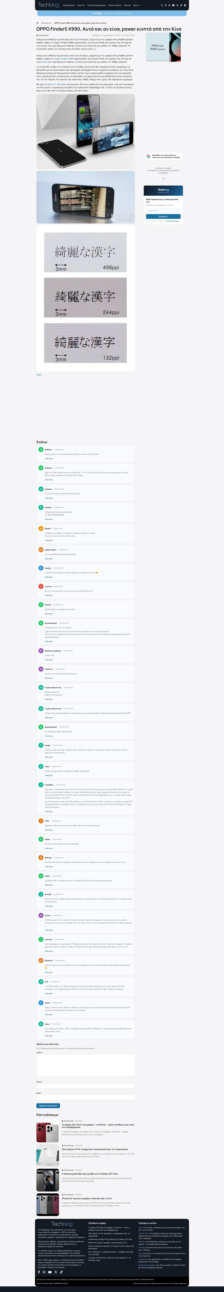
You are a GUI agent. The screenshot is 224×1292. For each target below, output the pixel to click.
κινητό (44, 62)
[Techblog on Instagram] (169, 5)
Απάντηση (49, 458)
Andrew (48, 605)
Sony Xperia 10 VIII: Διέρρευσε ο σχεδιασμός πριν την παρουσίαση (95, 1149)
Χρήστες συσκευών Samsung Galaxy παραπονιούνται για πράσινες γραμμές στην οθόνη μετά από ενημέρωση (160, 1235)
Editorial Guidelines (148, 1279)
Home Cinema (114, 5)
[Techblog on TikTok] (181, 5)
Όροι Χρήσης (41, 1279)
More (135, 5)
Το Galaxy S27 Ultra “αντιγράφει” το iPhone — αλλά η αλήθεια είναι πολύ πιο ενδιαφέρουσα (98, 1126)
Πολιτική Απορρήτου (172, 221)
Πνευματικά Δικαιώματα (117, 1279)
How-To (81, 5)
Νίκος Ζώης (130, 35)
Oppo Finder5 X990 (64, 58)
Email (38, 1093)
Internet (127, 5)
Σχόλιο (39, 1052)
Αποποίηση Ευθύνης (133, 1279)
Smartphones (69, 5)
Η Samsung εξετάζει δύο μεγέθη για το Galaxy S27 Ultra (90, 1173)
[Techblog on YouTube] (173, 5)
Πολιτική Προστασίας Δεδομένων (57, 1279)
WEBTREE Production (61, 1283)
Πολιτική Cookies (76, 1279)
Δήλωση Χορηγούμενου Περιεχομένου (95, 1279)
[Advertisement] (85, 407)
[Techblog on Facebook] (165, 5)
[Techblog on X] (177, 5)
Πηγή (39, 375)
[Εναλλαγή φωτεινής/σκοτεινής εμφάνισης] (185, 5)
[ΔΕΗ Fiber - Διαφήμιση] (163, 47)
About (51, 1283)
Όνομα (39, 1082)
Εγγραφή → (163, 216)
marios (48, 915)
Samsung (119, 13)
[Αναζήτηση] (162, 5)
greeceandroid (51, 623)
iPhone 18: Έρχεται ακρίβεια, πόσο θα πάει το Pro (87, 1198)
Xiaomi (129, 13)
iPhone (109, 13)
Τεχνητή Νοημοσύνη (96, 5)
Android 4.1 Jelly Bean (55, 84)
